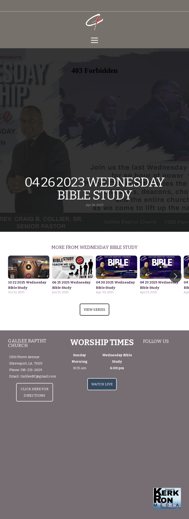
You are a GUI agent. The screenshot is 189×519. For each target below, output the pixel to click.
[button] (175, 276)
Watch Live (102, 384)
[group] (28, 276)
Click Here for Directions (34, 392)
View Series (94, 310)
